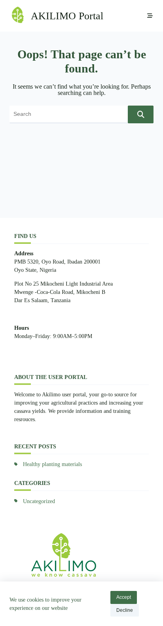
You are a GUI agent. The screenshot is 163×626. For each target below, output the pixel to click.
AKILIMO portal (67, 16)
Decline (124, 610)
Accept (123, 597)
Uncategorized (39, 501)
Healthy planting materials (52, 464)
